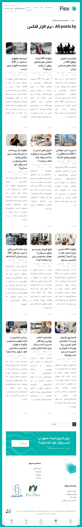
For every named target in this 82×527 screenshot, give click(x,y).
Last (54, 424)
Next (59, 424)
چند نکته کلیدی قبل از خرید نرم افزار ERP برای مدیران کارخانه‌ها (16, 253)
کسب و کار (65, 75)
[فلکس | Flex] (67, 8)
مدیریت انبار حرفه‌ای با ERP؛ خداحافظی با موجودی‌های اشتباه (66, 154)
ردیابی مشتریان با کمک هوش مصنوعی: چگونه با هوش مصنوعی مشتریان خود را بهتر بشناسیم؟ (16, 344)
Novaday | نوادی (29, 511)
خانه (72, 20)
